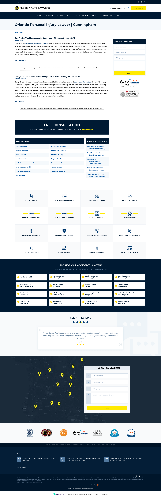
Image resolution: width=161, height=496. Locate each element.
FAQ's (94, 15)
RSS (100, 485)
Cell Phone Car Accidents (25, 163)
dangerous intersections (83, 82)
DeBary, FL (56, 286)
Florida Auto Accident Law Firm (30, 108)
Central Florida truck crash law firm (31, 67)
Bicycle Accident (22, 150)
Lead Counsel (63, 433)
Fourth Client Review (84, 322)
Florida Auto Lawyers (35, 8)
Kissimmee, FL (123, 278)
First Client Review (74, 322)
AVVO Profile (125, 87)
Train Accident (56, 163)
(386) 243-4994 (118, 8)
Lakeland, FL (24, 295)
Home (39, 15)
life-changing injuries (94, 67)
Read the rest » (20, 60)
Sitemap (62, 485)
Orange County (56, 108)
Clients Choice (114, 433)
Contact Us (138, 8)
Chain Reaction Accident (45, 67)
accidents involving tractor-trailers (36, 43)
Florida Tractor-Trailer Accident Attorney (69, 67)
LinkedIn (139, 2)
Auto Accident (28, 106)
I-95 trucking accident (84, 67)
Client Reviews (106, 15)
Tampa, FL (88, 295)
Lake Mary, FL (90, 278)
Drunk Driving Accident (24, 167)
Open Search (128, 8)
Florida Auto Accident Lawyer (24, 478)
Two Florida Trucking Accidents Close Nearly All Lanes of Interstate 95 (45, 38)
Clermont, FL (57, 303)
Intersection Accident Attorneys (45, 108)
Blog (21, 32)
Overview (49, 15)
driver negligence (56, 67)
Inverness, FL (122, 286)
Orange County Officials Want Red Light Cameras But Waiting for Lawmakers (47, 76)
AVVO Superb (131, 433)
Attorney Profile (64, 15)
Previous (40, 330)
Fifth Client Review (87, 322)
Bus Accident (21, 155)
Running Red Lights (97, 108)
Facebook (142, 2)
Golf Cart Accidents (23, 171)
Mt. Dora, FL (24, 303)
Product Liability (57, 155)
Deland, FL (89, 286)
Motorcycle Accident (58, 146)
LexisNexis (129, 93)
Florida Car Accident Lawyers (80, 265)
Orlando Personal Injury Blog (73, 485)
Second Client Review (77, 322)
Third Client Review (80, 322)
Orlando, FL (56, 278)
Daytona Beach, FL (26, 286)
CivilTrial (97, 433)
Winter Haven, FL (58, 295)
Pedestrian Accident (58, 150)
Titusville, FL (89, 303)
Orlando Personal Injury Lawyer (67, 108)
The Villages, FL (123, 295)
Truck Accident (28, 64)
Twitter (145, 2)
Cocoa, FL (121, 303)
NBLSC (29, 433)
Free (123, 41)
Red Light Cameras (88, 108)
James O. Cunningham (26, 482)
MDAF (46, 433)
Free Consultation (62, 125)
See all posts (21, 467)
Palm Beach (34, 68)
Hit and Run (20, 175)
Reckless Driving (79, 108)
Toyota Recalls (56, 159)
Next (120, 344)
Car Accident (21, 159)
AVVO (80, 433)
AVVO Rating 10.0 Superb (129, 82)
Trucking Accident (37, 64)
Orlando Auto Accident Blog (89, 485)
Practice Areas (81, 15)
